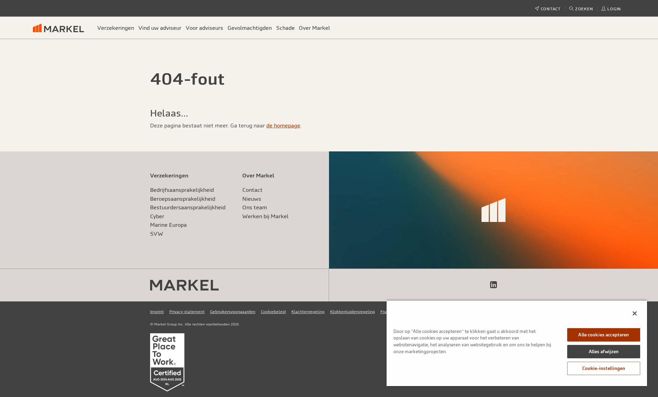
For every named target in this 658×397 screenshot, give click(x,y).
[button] (581, 9)
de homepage (283, 125)
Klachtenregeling (308, 311)
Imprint (157, 311)
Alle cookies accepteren (603, 334)
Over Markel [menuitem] (314, 28)
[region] (517, 343)
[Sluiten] (634, 313)
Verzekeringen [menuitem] (115, 28)
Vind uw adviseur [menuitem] (159, 28)
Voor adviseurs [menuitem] (204, 28)
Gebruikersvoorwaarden (232, 311)
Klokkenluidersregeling (352, 311)
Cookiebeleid (273, 311)
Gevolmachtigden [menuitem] (250, 28)
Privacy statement (187, 311)
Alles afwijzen (604, 351)
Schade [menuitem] (285, 28)
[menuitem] (61, 28)
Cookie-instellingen (603, 368)
